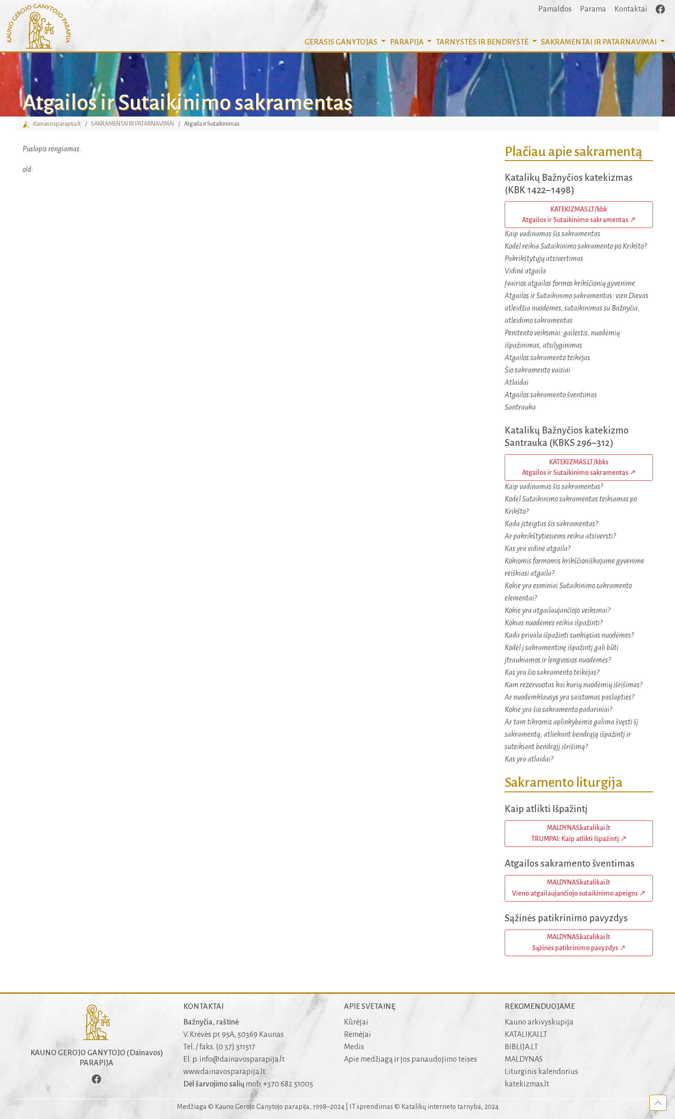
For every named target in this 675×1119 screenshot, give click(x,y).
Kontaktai (630, 9)
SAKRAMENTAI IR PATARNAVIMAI (132, 123)
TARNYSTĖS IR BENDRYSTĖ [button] (483, 42)
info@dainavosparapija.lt (242, 1059)
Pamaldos (555, 9)
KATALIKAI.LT (526, 1034)
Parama (593, 9)
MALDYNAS (524, 1059)
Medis (354, 1047)
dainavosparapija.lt (56, 123)
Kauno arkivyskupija (539, 1022)
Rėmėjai (357, 1034)
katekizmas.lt (527, 1084)
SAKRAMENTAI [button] (599, 42)
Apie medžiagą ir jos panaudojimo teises (410, 1059)
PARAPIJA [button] (407, 42)
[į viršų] (658, 1102)
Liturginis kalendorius (541, 1072)
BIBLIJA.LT (521, 1047)
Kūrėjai (356, 1022)
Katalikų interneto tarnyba (441, 1106)
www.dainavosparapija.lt (224, 1072)
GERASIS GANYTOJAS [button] (341, 42)
